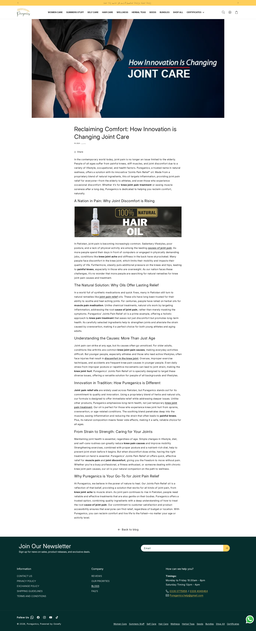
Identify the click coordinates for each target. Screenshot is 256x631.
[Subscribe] (226, 548)
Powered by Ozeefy (50, 624)
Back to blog (130, 529)
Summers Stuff (136, 624)
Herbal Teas (188, 624)
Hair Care (163, 624)
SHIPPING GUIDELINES (30, 591)
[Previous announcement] (18, 3)
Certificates (233, 624)
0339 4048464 (199, 591)
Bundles (209, 624)
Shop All (220, 624)
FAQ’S (94, 591)
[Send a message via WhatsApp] (250, 619)
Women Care (120, 624)
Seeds (200, 624)
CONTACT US (24, 576)
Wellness (175, 624)
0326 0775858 (178, 591)
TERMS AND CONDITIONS (31, 596)
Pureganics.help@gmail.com (186, 595)
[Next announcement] (238, 3)
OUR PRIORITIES (100, 581)
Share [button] (80, 152)
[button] (195, 12)
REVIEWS (96, 576)
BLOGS (95, 586)
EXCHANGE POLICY (28, 586)
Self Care (151, 624)
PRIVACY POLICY (26, 581)
